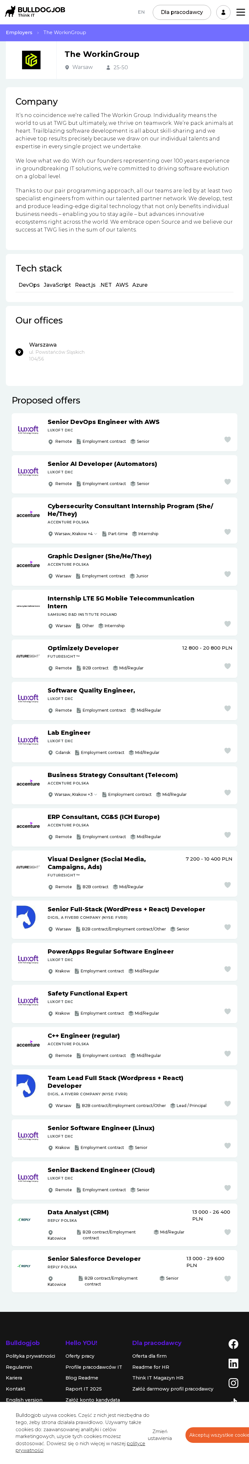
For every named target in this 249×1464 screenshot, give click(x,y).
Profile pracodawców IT (93, 1367)
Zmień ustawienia (160, 1435)
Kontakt (15, 1389)
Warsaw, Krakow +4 (73, 533)
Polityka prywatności (30, 1356)
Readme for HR (150, 1367)
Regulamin (19, 1367)
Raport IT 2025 (83, 1389)
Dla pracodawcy (182, 12)
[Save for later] (227, 439)
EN (141, 12)
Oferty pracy (79, 1356)
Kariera (14, 1378)
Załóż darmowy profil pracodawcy (172, 1389)
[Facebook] (233, 1344)
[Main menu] (240, 12)
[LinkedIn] (233, 1363)
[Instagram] (233, 1383)
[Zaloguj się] (223, 12)
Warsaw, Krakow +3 (73, 794)
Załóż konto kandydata (92, 1400)
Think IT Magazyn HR (158, 1378)
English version (24, 1400)
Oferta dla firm (149, 1356)
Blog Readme (81, 1378)
